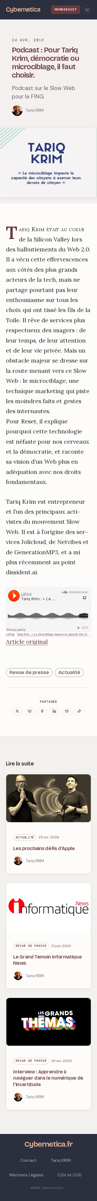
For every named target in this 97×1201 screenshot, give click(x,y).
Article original (27, 641)
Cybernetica (52, 1188)
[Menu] (86, 9)
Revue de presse (29, 672)
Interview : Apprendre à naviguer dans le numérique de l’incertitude (48, 1078)
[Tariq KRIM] (17, 110)
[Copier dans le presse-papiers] (79, 711)
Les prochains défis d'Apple (44, 848)
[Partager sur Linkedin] (55, 711)
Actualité (69, 672)
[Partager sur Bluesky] (30, 711)
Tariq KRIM (34, 110)
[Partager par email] (67, 711)
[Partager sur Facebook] (42, 711)
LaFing (10, 634)
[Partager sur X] (17, 711)
